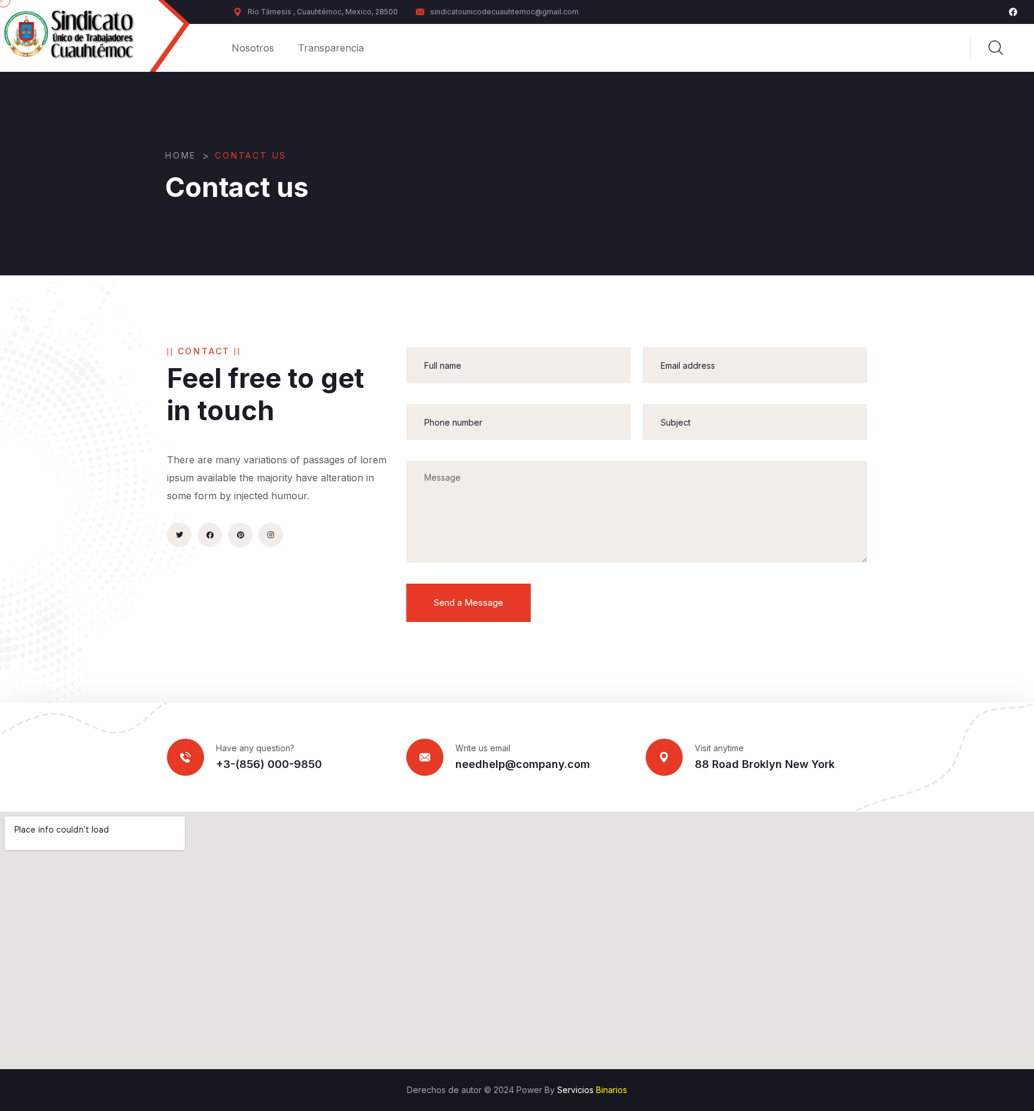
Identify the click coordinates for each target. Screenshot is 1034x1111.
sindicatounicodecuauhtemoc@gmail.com (504, 11)
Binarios (611, 1090)
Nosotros (253, 48)
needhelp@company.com (522, 764)
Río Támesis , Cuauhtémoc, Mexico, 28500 (323, 11)
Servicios (575, 1090)
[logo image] (78, 35)
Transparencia (331, 48)
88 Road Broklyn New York (765, 764)
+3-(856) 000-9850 (269, 764)
